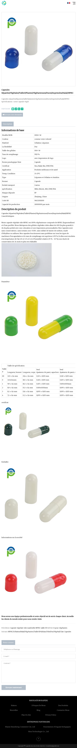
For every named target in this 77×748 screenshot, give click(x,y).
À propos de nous (39, 705)
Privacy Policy (50, 715)
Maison (14, 705)
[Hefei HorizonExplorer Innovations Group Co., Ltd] (4, 3)
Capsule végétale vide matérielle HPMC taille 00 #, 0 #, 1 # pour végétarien (38, 628)
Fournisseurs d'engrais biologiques (57, 727)
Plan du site (26, 715)
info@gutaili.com (54, 746)
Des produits (63, 705)
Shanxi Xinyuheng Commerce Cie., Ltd (20, 727)
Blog (38, 710)
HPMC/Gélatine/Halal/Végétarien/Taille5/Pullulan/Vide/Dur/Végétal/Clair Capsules (39, 632)
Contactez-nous (63, 710)
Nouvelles (14, 710)
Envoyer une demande (13, 115)
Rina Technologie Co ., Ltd (38, 731)
